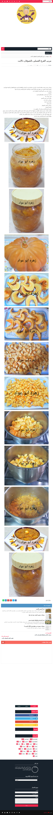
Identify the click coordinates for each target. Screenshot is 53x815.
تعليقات (18, 706)
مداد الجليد (46, 812)
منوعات (47, 56)
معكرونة (36, 753)
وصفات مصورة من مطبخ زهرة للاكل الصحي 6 (34, 626)
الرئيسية (26, 741)
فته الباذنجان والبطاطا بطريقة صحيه (36, 620)
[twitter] (19, 1)
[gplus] (14, 1)
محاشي (31, 751)
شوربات (24, 746)
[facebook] (17, 1)
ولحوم (36, 756)
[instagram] (12, 1)
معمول (29, 753)
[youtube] (5, 1)
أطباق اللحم (27, 739)
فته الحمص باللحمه (40, 609)
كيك (36, 751)
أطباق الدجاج (35, 739)
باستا (20, 741)
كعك (22, 748)
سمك (30, 746)
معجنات (24, 751)
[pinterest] (2, 1)
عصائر (36, 748)
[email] (7, 1)
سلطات (36, 746)
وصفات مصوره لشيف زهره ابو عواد (36, 615)
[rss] (10, 1)
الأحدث (34, 706)
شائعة (26, 706)
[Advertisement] (26, 36)
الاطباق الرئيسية (34, 741)
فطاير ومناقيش (29, 748)
